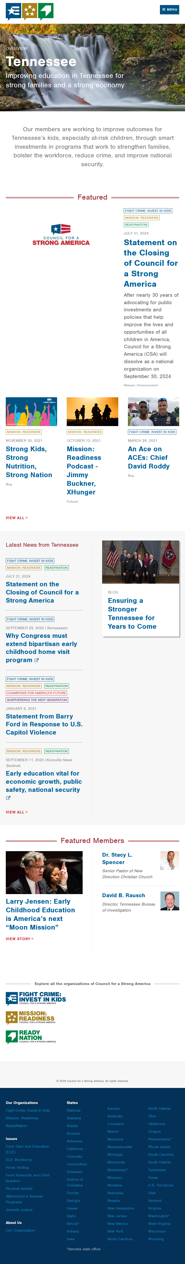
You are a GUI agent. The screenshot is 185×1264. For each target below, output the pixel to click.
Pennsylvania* (160, 1139)
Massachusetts (119, 1147)
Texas (153, 1177)
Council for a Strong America (30, 12)
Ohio (152, 1116)
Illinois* (73, 1223)
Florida (73, 1193)
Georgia (73, 1200)
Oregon (154, 1131)
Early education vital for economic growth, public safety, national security (44, 781)
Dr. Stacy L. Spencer (117, 858)
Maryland (115, 1139)
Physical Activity (19, 1188)
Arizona (73, 1133)
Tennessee (157, 1170)
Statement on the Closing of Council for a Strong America (151, 263)
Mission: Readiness (142, 218)
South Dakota (159, 1162)
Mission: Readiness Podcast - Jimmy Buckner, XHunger (84, 470)
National (73, 1110)
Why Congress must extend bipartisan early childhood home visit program (41, 648)
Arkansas (74, 1141)
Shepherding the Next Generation (37, 700)
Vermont (155, 1200)
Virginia (154, 1208)
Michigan (115, 1154)
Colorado (74, 1156)
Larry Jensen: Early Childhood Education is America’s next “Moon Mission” (40, 914)
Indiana (73, 1231)
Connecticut (77, 1164)
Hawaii (72, 1208)
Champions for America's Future (36, 693)
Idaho (71, 1216)
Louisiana (115, 1124)
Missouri (114, 1177)
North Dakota (159, 1108)
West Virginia (159, 1223)
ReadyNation (136, 225)
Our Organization (20, 1230)
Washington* (159, 1216)
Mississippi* (117, 1170)
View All (15, 518)
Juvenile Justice (19, 1209)
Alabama (74, 1118)
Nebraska (115, 1193)
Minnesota (116, 1162)
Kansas (113, 1108)
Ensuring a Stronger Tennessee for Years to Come (132, 613)
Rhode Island (159, 1147)
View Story (18, 939)
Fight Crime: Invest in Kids (148, 211)
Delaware (74, 1171)
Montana (114, 1185)
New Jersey (117, 1216)
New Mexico (117, 1223)
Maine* (113, 1131)
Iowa (70, 1239)
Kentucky (115, 1116)
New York (115, 1231)
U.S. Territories (160, 1185)
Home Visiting (17, 1167)
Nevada (113, 1200)
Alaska (72, 1125)
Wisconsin (157, 1231)
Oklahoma (156, 1124)
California (75, 1148)
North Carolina (119, 1239)
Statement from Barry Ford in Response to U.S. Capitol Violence (44, 724)
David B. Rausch (123, 895)
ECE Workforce (19, 1159)
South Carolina (160, 1154)
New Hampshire (120, 1208)
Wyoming (156, 1239)
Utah (152, 1193)
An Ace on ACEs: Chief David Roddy (149, 457)
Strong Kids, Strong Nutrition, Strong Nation (29, 462)
